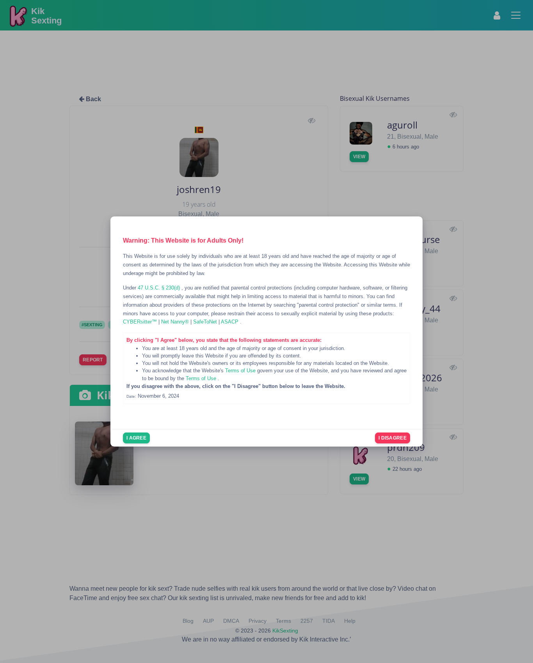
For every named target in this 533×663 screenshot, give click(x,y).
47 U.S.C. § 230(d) (159, 288)
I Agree (136, 438)
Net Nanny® (175, 322)
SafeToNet (206, 322)
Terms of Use (241, 370)
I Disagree (392, 438)
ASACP (230, 322)
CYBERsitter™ (140, 322)
